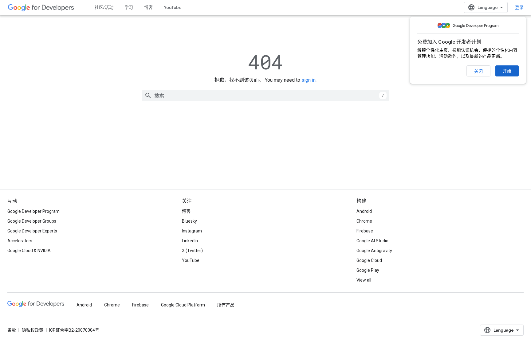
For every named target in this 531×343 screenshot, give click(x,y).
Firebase (364, 230)
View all (363, 280)
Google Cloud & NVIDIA (29, 250)
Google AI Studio (372, 240)
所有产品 (225, 304)
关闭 (478, 71)
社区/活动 (104, 7)
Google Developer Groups (31, 221)
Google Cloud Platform (183, 304)
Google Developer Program (33, 211)
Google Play (367, 270)
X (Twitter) (192, 250)
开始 (507, 71)
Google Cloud (369, 260)
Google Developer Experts (32, 230)
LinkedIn (190, 240)
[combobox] (265, 95)
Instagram (192, 230)
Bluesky (189, 221)
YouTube (173, 7)
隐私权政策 (32, 330)
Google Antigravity (374, 250)
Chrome (364, 221)
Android (364, 211)
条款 (11, 330)
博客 (148, 7)
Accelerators (19, 240)
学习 (128, 7)
